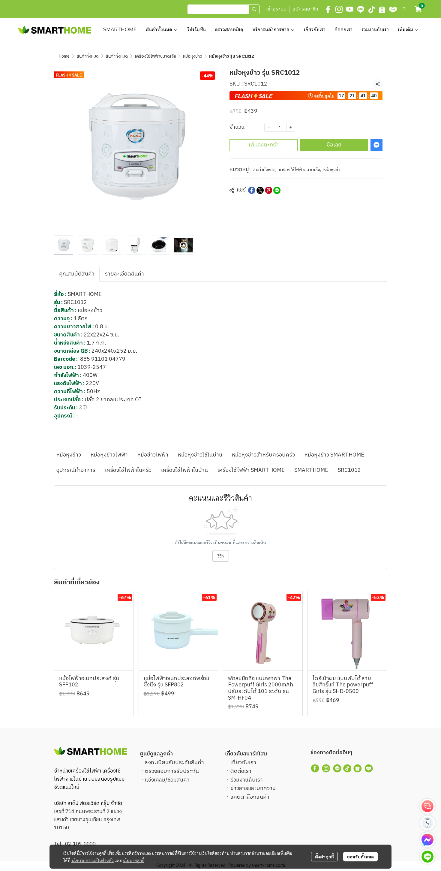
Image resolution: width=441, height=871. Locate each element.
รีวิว (221, 556)
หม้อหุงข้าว (192, 56)
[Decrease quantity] (269, 127)
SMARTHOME (311, 470)
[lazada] (393, 9)
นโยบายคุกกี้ (133, 860)
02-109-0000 (80, 844)
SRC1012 (349, 470)
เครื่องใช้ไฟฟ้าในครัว (128, 470)
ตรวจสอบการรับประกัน (172, 771)
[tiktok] (371, 9)
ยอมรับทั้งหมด (360, 856)
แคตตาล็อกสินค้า (249, 797)
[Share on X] (260, 190)
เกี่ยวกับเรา (243, 762)
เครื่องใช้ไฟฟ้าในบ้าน (184, 470)
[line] (360, 9)
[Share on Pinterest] (268, 190)
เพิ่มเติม (406, 29)
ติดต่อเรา (240, 771)
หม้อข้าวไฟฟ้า (152, 455)
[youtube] (350, 9)
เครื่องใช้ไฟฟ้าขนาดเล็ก (155, 56)
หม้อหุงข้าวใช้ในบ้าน (200, 455)
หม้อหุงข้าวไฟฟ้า (109, 455)
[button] (223, 9)
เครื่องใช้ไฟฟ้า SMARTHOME (251, 470)
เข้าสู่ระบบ (276, 9)
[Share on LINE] (276, 190)
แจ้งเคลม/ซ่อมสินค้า (167, 780)
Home (64, 56)
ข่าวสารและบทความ (253, 788)
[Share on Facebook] (251, 190)
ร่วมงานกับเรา (246, 780)
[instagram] (339, 9)
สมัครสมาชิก (305, 9)
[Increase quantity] (290, 127)
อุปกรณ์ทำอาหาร (75, 470)
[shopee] (382, 9)
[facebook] (328, 9)
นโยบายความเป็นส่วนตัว (92, 860)
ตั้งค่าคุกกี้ (324, 856)
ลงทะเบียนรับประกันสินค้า (174, 762)
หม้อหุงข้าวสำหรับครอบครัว (263, 455)
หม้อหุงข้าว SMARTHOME (334, 455)
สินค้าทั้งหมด (87, 56)
